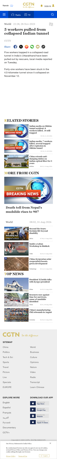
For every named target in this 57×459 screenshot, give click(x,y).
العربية (6, 417)
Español (6, 407)
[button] (6, 253)
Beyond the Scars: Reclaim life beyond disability (38, 231)
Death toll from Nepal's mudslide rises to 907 (24, 210)
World (33, 347)
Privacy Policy (11, 456)
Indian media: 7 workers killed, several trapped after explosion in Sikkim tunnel (40, 144)
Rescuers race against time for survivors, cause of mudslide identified (39, 298)
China (5, 347)
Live (5, 377)
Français (7, 412)
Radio (18, 15)
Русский (6, 422)
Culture (33, 357)
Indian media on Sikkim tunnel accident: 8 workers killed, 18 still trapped (40, 129)
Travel (6, 367)
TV (29, 15)
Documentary (9, 427)
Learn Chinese (37, 387)
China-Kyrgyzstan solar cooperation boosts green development (40, 261)
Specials (7, 382)
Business (34, 352)
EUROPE (7, 387)
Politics (6, 352)
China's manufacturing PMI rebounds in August (40, 311)
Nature (33, 367)
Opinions (34, 362)
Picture (6, 372)
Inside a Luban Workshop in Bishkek (39, 245)
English (6, 402)
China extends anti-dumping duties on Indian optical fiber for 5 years (40, 159)
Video (33, 372)
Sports (6, 362)
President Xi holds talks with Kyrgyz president (40, 280)
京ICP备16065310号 (38, 440)
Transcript (35, 382)
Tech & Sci (8, 357)
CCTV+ (6, 432)
